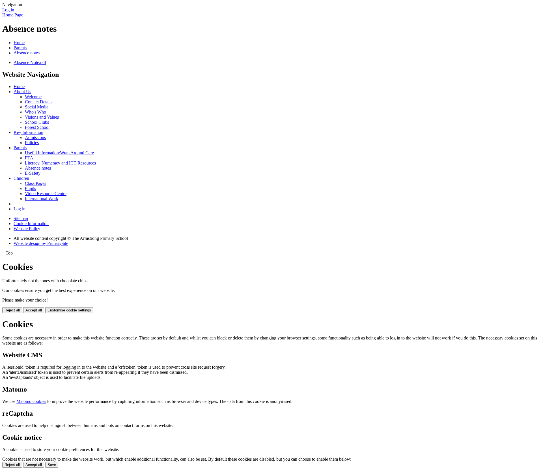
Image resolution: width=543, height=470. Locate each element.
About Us (22, 91)
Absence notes (27, 52)
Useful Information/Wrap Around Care (59, 152)
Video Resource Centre (45, 193)
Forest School (37, 127)
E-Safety (32, 173)
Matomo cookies (31, 401)
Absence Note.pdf (30, 62)
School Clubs (37, 122)
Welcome (33, 96)
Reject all (12, 310)
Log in (8, 9)
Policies (32, 142)
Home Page (12, 14)
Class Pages (35, 183)
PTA (29, 157)
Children (21, 178)
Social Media (36, 106)
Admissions (35, 137)
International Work (41, 198)
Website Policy (27, 228)
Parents (20, 47)
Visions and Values (42, 117)
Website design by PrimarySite (41, 243)
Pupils (30, 188)
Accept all (33, 310)
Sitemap (21, 218)
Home (19, 42)
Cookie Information (31, 223)
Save (52, 465)
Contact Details (38, 101)
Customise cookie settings (69, 310)
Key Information (28, 132)
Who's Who (35, 112)
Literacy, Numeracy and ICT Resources (60, 163)
